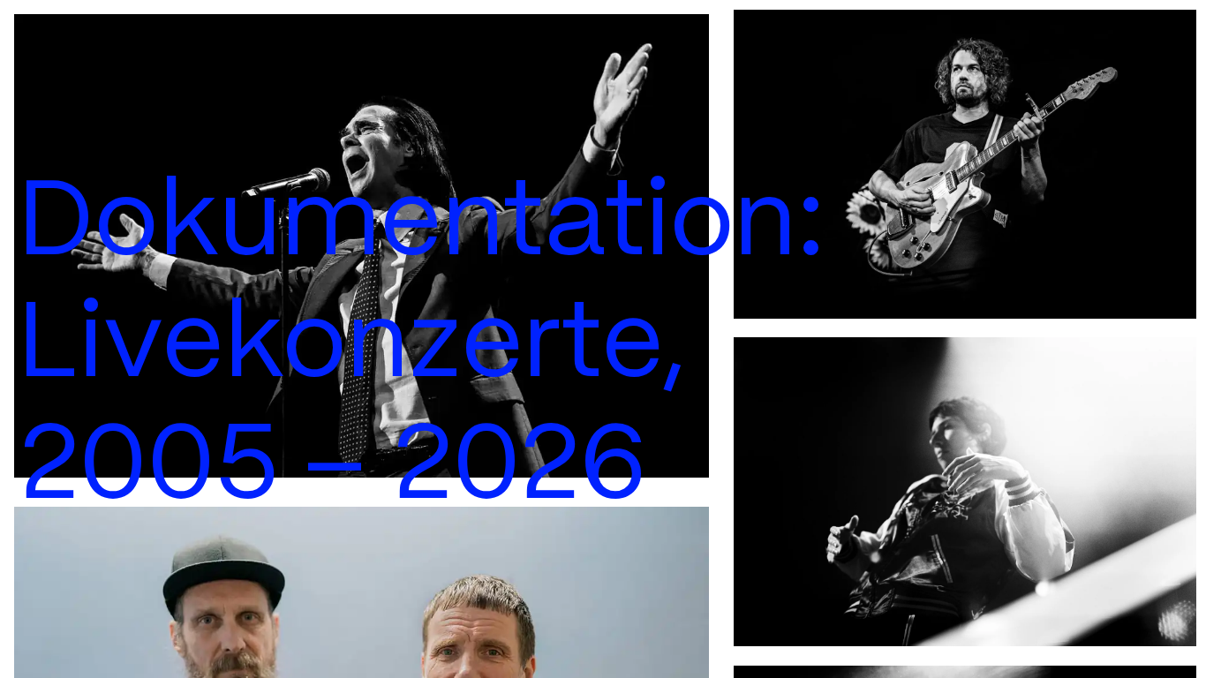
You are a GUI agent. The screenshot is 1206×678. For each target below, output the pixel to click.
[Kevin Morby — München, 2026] (965, 164)
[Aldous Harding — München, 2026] (965, 492)
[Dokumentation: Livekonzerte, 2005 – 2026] (362, 246)
